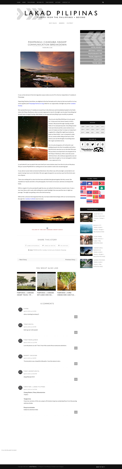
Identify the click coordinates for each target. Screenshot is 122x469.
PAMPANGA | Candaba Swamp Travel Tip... (25, 294)
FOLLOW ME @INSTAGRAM (8, 450)
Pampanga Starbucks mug (36, 103)
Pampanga (63, 250)
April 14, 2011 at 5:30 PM (30, 358)
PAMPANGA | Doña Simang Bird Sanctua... (66, 294)
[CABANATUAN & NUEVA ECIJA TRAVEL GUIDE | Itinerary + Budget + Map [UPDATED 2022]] (86, 255)
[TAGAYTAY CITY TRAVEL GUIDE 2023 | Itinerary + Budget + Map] (86, 221)
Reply (76, 316)
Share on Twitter (50, 245)
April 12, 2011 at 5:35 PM (30, 327)
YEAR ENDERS (49, 2)
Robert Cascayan (30, 355)
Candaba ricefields (30, 199)
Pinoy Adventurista (31, 371)
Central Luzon (51, 250)
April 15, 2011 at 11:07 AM (30, 389)
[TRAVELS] (36, 250)
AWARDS (61, 23)
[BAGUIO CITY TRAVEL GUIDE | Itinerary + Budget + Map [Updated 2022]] (86, 233)
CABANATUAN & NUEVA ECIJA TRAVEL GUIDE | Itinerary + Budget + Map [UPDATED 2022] (99, 252)
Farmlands (57, 250)
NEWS (24, 2)
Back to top (100, 467)
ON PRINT (70, 23)
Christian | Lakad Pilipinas (34, 387)
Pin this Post (64, 245)
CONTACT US (66, 2)
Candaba (44, 250)
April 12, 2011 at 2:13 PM (30, 311)
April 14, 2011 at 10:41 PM (30, 373)
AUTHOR (58, 2)
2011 (40, 250)
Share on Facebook (33, 245)
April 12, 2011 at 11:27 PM (30, 342)
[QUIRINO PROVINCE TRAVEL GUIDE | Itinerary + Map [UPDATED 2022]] (86, 267)
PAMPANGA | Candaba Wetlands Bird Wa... (45, 294)
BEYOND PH (40, 2)
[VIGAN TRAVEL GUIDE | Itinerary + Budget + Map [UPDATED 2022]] (86, 244)
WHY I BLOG (53, 23)
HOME (18, 2)
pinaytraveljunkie (31, 340)
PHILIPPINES (31, 2)
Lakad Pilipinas (33, 466)
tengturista (28, 324)
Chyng (26, 308)
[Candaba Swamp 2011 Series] (47, 228)
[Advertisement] (47, 34)
